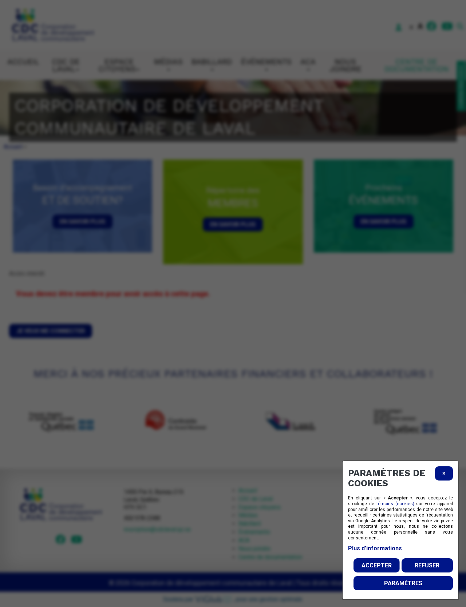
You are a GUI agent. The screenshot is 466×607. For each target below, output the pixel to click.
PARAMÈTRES (403, 583)
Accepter (377, 565)
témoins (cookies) (395, 503)
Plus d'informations (375, 548)
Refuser (427, 565)
